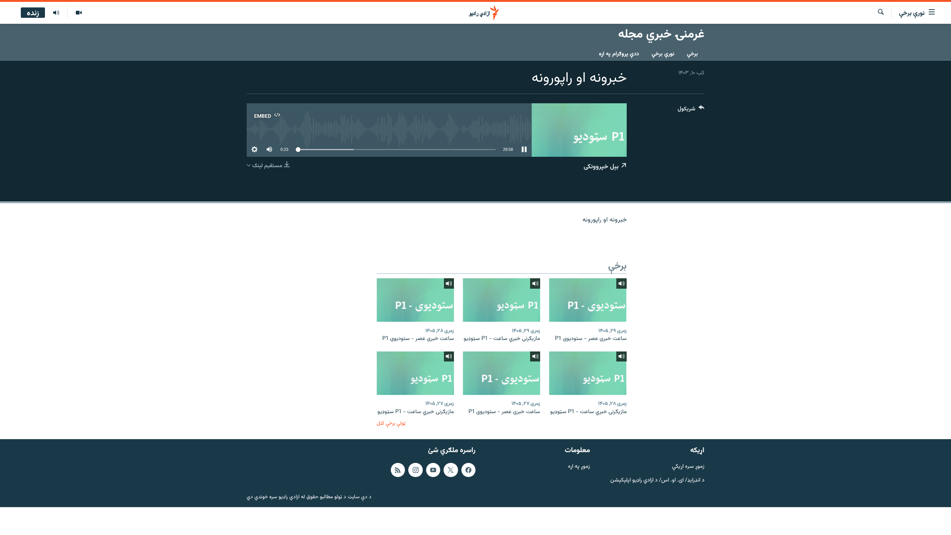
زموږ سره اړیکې (688, 467)
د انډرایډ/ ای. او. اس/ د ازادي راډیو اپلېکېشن (657, 480)
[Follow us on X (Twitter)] (451, 470)
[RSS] (398, 470)
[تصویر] (78, 13)
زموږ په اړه (579, 467)
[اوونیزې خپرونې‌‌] (56, 13)
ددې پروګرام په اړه (619, 54)
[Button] (691, 110)
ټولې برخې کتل (391, 423)
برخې (692, 54)
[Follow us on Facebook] (468, 470)
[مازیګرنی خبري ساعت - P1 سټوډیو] (501, 300)
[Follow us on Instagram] (415, 470)
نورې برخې (663, 54)
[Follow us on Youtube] (433, 470)
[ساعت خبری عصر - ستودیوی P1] (587, 300)
